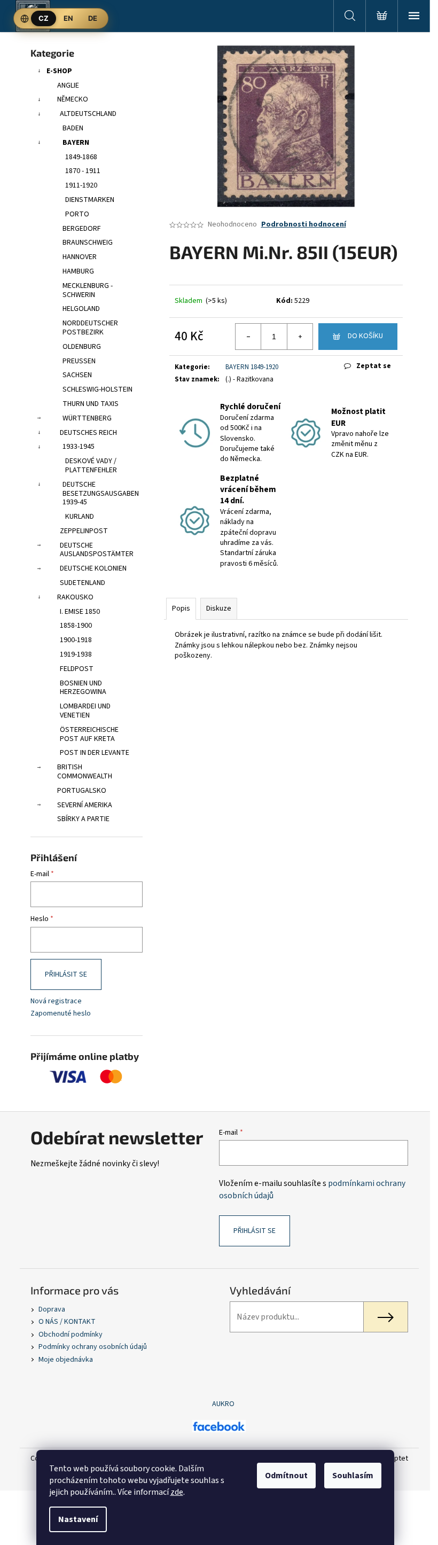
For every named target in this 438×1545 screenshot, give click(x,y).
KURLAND (79, 516)
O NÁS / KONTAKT (67, 1321)
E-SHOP (59, 71)
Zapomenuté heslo (60, 1014)
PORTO (77, 214)
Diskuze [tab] (218, 608)
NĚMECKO (72, 99)
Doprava (51, 1309)
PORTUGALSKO (81, 790)
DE (92, 18)
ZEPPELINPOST (84, 531)
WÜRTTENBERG (87, 418)
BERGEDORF (81, 228)
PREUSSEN (79, 361)
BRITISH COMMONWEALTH (84, 772)
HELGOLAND (81, 308)
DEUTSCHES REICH (88, 432)
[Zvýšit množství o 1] (299, 336)
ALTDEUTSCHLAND (88, 113)
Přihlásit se (66, 974)
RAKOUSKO (75, 597)
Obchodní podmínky (70, 1334)
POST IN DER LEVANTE (94, 752)
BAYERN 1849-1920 (251, 367)
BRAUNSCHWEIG (87, 242)
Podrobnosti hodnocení (303, 225)
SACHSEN (77, 375)
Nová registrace (56, 1001)
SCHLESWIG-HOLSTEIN (97, 389)
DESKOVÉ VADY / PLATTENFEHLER (91, 465)
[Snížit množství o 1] (248, 336)
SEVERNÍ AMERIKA (84, 805)
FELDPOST (76, 669)
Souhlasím (352, 1475)
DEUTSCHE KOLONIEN (93, 568)
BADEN (72, 128)
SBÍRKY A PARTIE (83, 819)
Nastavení (78, 1519)
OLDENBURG (81, 346)
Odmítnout (286, 1475)
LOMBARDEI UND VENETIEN (85, 711)
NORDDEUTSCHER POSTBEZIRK (90, 328)
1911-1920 (81, 185)
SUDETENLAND (82, 583)
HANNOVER (79, 257)
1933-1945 (78, 446)
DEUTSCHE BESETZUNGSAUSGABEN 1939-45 (100, 493)
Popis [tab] (181, 608)
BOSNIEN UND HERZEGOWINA (83, 688)
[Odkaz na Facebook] (219, 1426)
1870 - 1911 (82, 171)
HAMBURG (78, 271)
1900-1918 (76, 640)
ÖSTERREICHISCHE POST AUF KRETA (89, 734)
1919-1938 (76, 654)
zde (176, 1492)
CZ (43, 18)
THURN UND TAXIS (90, 404)
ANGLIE (68, 85)
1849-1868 (81, 157)
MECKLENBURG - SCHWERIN (87, 290)
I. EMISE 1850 (80, 611)
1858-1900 (76, 625)
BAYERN (75, 142)
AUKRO (223, 1404)
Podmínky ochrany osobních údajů (92, 1346)
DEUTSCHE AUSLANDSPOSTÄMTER (97, 550)
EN (68, 18)
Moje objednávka (65, 1359)
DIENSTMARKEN (89, 199)
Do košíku (365, 336)
